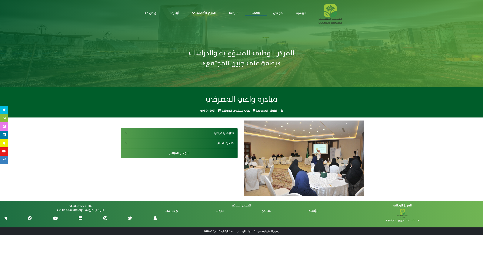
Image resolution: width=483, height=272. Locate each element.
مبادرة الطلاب (225, 143)
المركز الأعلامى (205, 13)
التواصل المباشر (179, 153)
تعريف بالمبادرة (224, 133)
